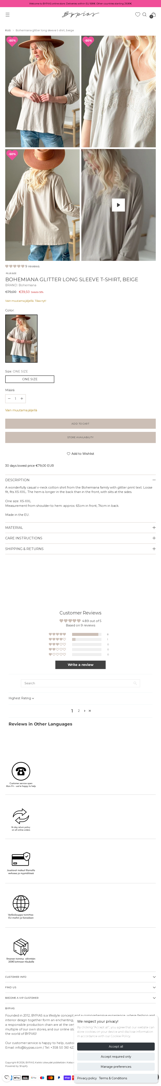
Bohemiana (27, 285)
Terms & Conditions (113, 1078)
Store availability (80, 437)
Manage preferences (116, 1067)
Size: (16, 371)
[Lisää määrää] (9, 399)
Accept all (116, 1046)
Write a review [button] (80, 665)
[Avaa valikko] (7, 14)
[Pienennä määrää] (22, 399)
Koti (8, 30)
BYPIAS (30, 1062)
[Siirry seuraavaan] (152, 581)
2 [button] (79, 711)
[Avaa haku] (144, 14)
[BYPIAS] (80, 14)
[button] (15, 266)
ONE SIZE (30, 379)
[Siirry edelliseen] (142, 581)
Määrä (9, 390)
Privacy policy (87, 1078)
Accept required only (116, 1057)
